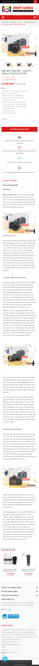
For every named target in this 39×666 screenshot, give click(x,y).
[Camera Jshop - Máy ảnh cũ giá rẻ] (19, 9)
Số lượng (4, 119)
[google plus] (10, 609)
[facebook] (6, 609)
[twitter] (3, 609)
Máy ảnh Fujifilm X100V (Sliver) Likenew (28, 571)
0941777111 (13, 652)
